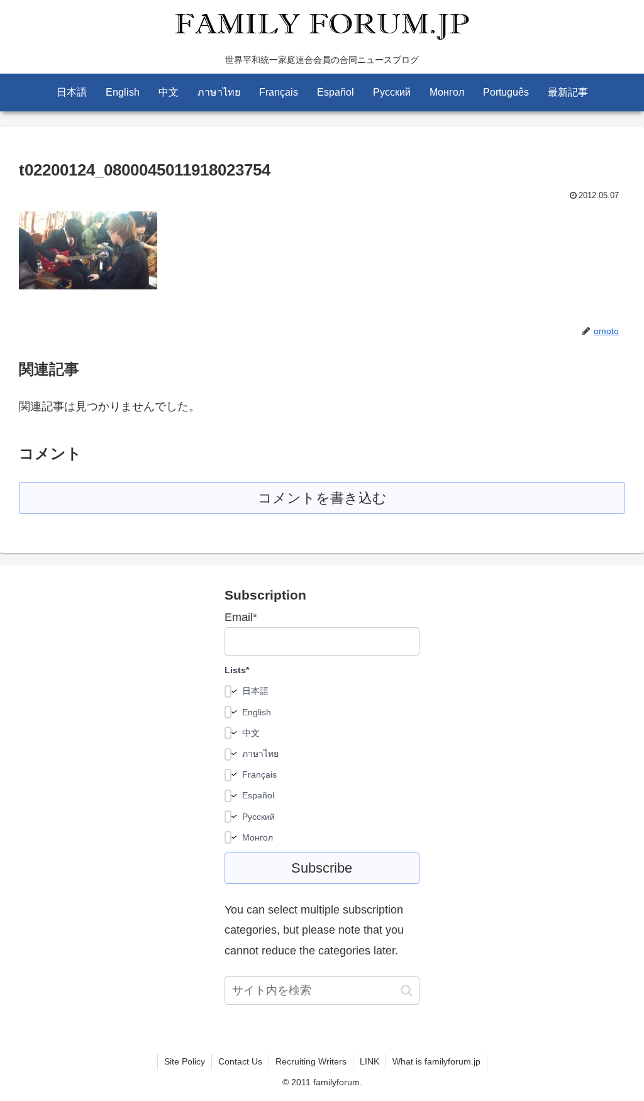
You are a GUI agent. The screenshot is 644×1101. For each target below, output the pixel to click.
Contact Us (240, 1061)
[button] (407, 990)
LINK (369, 1061)
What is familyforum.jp (436, 1061)
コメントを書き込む (322, 498)
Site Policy (184, 1061)
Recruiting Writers (311, 1061)
